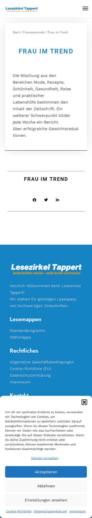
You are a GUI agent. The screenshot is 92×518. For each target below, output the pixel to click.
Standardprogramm (27, 330)
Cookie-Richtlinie (18, 511)
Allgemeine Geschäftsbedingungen (42, 362)
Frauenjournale (33, 32)
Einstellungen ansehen (46, 500)
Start (16, 32)
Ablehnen (46, 486)
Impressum (77, 511)
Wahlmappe (20, 337)
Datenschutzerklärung (50, 511)
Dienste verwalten (44, 458)
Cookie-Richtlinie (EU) (30, 368)
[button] (84, 402)
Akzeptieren (46, 472)
